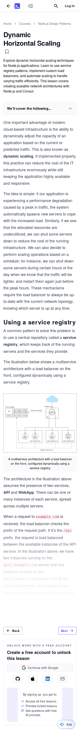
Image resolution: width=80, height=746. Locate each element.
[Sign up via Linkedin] (47, 679)
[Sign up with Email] (62, 679)
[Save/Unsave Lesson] (6, 51)
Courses (25, 23)
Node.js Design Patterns (54, 23)
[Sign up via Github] (18, 679)
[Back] (8, 6)
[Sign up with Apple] (33, 679)
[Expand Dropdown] (70, 108)
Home (7, 23)
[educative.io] (17, 6)
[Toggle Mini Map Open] (30, 6)
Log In (70, 5)
